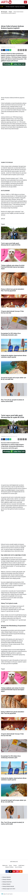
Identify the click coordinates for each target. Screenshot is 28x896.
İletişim (15, 865)
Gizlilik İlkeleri (21, 865)
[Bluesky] (6, 50)
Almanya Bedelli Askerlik (8, 886)
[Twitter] (4, 50)
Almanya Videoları (6, 879)
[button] (21, 50)
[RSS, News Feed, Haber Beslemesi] (20, 871)
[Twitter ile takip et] (10, 871)
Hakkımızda (4, 865)
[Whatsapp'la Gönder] (10, 50)
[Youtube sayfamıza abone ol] (14, 871)
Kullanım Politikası (9, 867)
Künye (10, 865)
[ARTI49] (6, 2)
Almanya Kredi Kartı (7, 881)
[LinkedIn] (8, 50)
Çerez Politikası (18, 867)
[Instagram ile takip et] (17, 871)
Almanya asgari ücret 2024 (8, 888)
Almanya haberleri (6, 877)
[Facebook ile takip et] (7, 871)
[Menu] (25, 2)
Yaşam (10, 11)
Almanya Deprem (6, 884)
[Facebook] (2, 50)
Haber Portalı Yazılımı (8, 894)
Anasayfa (5, 11)
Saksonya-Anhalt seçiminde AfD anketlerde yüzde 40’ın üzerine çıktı (16, 6)
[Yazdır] (19, 50)
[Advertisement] (14, 19)
